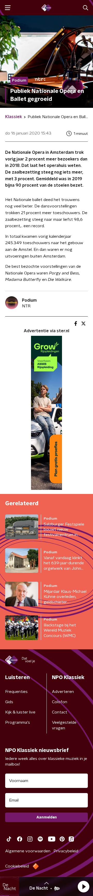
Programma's (17, 722)
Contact (59, 712)
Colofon (59, 702)
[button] (83, 886)
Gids (9, 702)
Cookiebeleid (17, 866)
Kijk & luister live (20, 712)
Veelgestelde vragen (64, 725)
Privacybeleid (65, 851)
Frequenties (16, 692)
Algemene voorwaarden (27, 851)
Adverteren (63, 692)
